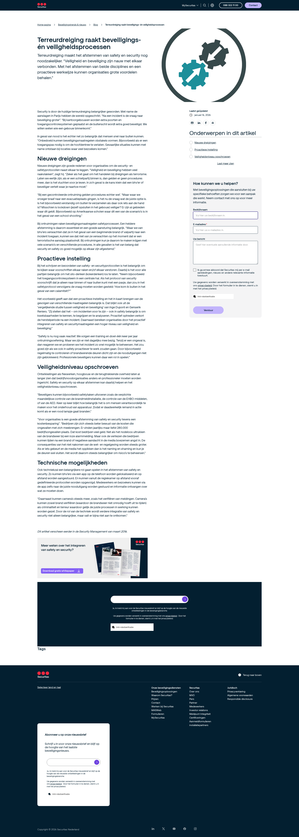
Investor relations (198, 710)
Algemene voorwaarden (240, 695)
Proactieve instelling (206, 149)
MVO (192, 695)
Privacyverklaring (236, 691)
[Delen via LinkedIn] (199, 123)
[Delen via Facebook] (206, 123)
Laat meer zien (225, 163)
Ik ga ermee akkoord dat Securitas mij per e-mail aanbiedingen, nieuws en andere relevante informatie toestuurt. (225, 272)
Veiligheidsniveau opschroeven (212, 156)
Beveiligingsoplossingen (164, 691)
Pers (191, 699)
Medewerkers (196, 706)
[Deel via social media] (192, 123)
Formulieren (157, 713)
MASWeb (156, 710)
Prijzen (155, 699)
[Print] (213, 123)
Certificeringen (197, 717)
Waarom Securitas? (161, 695)
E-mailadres (199, 224)
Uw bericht (199, 238)
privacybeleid (205, 285)
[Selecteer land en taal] (212, 5)
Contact (155, 702)
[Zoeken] (204, 5)
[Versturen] (185, 599)
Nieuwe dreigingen (205, 142)
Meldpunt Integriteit (200, 713)
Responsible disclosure (240, 699)
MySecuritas (158, 717)
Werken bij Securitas (162, 706)
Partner (193, 702)
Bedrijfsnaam (200, 209)
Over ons (194, 691)
